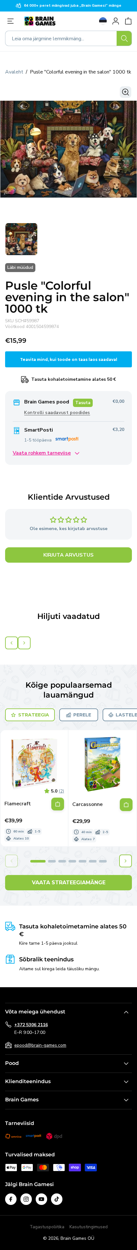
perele (82, 715)
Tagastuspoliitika (47, 1227)
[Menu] (12, 21)
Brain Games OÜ (77, 1238)
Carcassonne (87, 804)
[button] (38, 861)
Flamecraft (17, 804)
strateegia (33, 715)
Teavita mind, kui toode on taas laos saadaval (68, 359)
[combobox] (68, 38)
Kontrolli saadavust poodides (57, 413)
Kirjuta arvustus (68, 555)
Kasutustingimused (88, 1227)
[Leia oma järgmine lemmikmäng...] (124, 38)
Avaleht (14, 71)
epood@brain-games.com (40, 1045)
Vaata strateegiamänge (68, 882)
